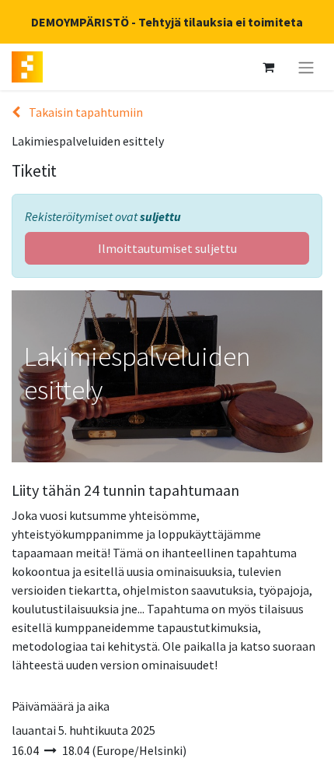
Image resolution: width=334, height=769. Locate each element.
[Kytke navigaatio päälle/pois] (306, 67)
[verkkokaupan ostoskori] (268, 67)
